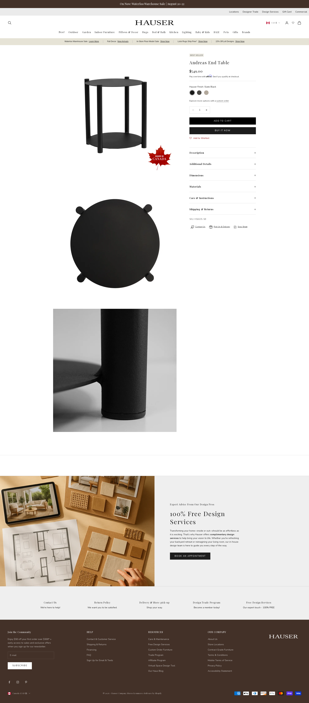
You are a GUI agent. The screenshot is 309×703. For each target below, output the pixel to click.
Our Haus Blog (155, 670)
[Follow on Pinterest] (26, 682)
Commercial (301, 11)
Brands (246, 32)
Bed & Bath (159, 32)
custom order (222, 101)
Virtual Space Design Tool (161, 665)
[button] (199, 138)
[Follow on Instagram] (17, 682)
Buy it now (222, 130)
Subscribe (19, 665)
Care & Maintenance (158, 639)
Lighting (187, 32)
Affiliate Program (157, 660)
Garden (86, 32)
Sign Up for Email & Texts (100, 660)
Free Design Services (258, 602)
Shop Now (164, 41)
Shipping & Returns (97, 644)
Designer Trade (250, 11)
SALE (217, 32)
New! (62, 32)
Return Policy (102, 602)
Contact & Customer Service (101, 639)
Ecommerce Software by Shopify (147, 693)
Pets (226, 32)
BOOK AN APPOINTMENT (190, 556)
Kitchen (173, 32)
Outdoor (73, 32)
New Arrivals (122, 41)
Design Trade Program (206, 602)
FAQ (89, 655)
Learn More (94, 41)
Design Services (270, 11)
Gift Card (286, 11)
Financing (91, 649)
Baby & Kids (203, 32)
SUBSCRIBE (257, 669)
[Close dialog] (301, 617)
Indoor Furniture (105, 32)
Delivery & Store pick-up (154, 602)
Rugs (145, 32)
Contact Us (50, 602)
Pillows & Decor (128, 32)
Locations (234, 11)
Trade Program (155, 655)
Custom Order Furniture (160, 649)
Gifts (235, 32)
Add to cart (223, 120)
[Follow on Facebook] (9, 682)
